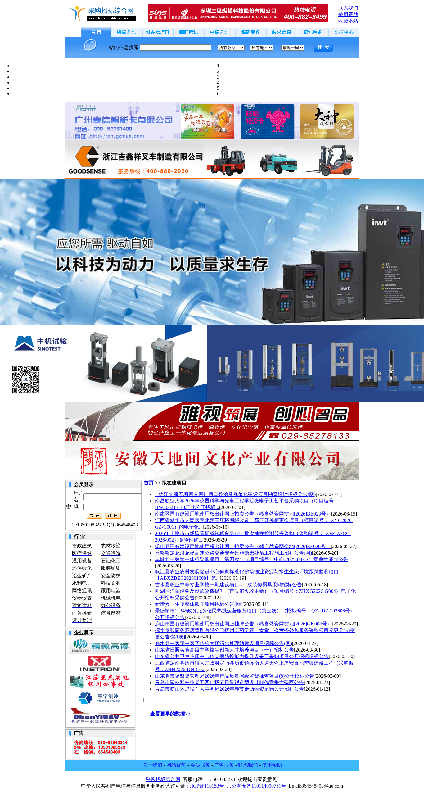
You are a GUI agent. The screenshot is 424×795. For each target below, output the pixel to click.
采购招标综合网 (163, 779)
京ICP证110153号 (205, 785)
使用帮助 (272, 765)
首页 (149, 482)
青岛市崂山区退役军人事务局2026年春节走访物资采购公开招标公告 (229, 689)
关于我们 (152, 765)
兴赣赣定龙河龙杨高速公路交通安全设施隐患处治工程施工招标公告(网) (233, 553)
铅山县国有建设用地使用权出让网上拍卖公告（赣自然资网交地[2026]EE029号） (243, 546)
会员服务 (200, 765)
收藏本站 (348, 21)
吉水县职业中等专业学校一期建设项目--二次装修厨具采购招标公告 (228, 584)
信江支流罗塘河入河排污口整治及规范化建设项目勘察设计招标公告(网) (235, 494)
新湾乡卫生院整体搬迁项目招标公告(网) (198, 604)
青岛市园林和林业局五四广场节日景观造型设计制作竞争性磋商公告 (229, 682)
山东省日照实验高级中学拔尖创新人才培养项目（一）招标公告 (224, 649)
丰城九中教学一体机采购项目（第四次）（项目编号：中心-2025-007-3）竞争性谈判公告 (251, 559)
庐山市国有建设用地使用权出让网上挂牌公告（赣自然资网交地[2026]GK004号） (243, 623)
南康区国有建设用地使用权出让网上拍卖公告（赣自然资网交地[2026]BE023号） (243, 513)
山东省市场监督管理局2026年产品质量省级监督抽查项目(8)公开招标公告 (234, 676)
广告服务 (224, 765)
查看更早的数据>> (170, 713)
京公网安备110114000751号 (256, 785)
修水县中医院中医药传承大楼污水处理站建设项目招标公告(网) (223, 643)
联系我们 (248, 765)
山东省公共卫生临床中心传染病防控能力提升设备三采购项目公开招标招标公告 (242, 656)
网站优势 (176, 765)
